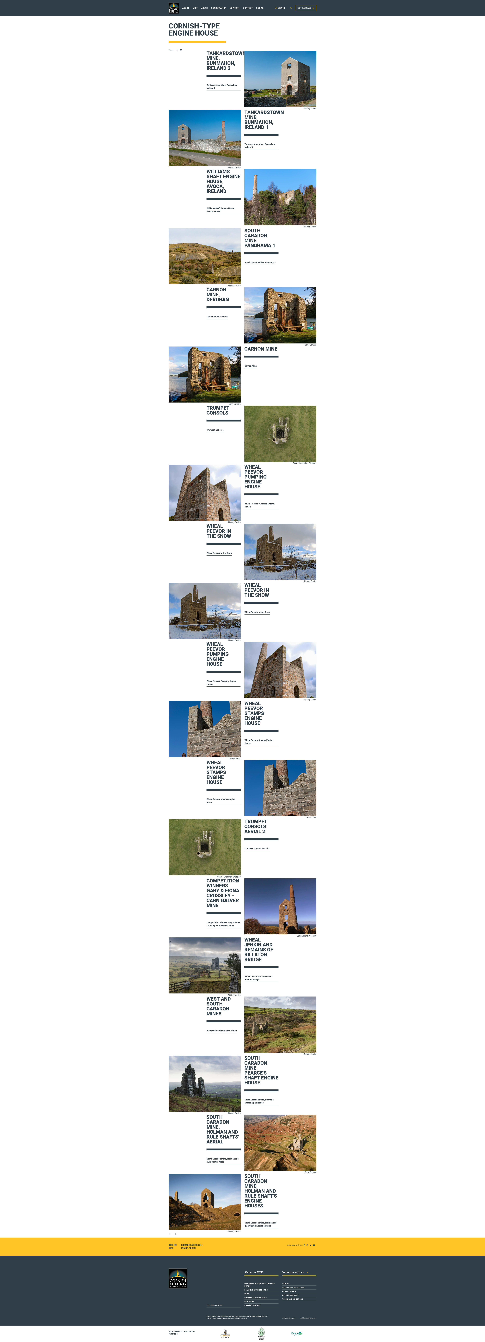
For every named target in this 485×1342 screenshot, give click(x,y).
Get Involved (304, 8)
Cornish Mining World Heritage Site (174, 8)
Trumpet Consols (215, 430)
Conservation (218, 8)
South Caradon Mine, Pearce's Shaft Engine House (259, 1101)
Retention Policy (290, 1295)
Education (249, 1301)
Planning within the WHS (256, 1290)
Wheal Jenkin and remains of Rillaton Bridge (258, 978)
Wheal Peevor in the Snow (219, 553)
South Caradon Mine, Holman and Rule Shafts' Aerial (223, 1160)
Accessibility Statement (293, 1287)
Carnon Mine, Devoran (217, 316)
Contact (248, 8)
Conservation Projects (255, 1298)
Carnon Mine (251, 366)
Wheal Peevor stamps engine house (221, 801)
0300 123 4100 (173, 1246)
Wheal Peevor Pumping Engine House (259, 505)
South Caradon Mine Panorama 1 (260, 262)
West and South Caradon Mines (222, 1031)
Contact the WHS (252, 1305)
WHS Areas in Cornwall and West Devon (259, 1285)
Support (234, 8)
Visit (195, 8)
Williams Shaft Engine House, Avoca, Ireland (221, 210)
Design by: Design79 (288, 1318)
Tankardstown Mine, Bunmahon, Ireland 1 (260, 145)
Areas (204, 8)
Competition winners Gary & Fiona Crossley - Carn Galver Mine (223, 924)
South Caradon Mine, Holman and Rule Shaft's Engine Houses (260, 1224)
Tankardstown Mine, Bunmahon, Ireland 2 (222, 86)
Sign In (285, 1284)
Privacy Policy (289, 1291)
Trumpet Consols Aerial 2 (257, 848)
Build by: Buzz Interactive (308, 1318)
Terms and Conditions (292, 1299)
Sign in (281, 8)
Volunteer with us (293, 1272)
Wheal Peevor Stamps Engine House (259, 741)
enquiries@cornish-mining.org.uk (192, 1246)
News (246, 1294)
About (185, 8)
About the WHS (253, 1272)
